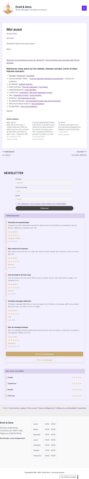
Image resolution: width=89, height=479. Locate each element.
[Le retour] (71, 128)
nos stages (43, 87)
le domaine (23, 92)
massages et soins (21, 95)
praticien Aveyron (25, 84)
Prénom (18, 179)
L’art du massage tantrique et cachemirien (46, 79)
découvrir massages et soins (41, 92)
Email (17, 196)
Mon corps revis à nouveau (18, 249)
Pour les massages (29, 87)
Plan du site (32, 408)
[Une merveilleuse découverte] (45, 130)
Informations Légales (17, 408)
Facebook (21, 76)
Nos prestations (38, 104)
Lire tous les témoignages (44, 354)
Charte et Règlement (46, 408)
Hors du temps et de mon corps (19, 275)
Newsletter (82, 408)
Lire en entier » (13, 232)
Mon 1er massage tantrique (18, 327)
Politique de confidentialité (66, 408)
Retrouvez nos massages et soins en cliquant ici (25, 60)
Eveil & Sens (24, 7)
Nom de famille (21, 187)
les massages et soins (27, 98)
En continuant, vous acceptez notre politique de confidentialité (42, 204)
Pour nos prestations (29, 106)
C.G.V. (5, 408)
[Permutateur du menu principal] (84, 8)
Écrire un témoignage (44, 360)
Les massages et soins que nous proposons (43, 101)
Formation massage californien (19, 301)
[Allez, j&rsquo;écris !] (19, 130)
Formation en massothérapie (18, 222)
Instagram (30, 76)
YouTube (12, 76)
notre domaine (30, 90)
